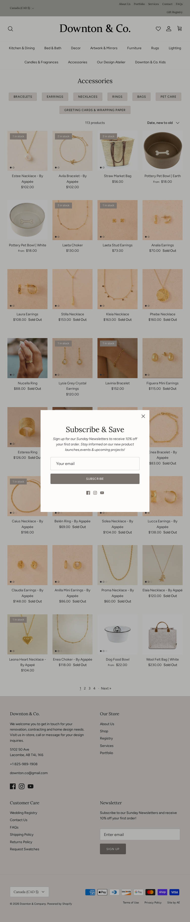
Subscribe (95, 479)
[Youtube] (102, 493)
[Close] (143, 416)
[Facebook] (88, 493)
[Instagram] (95, 493)
